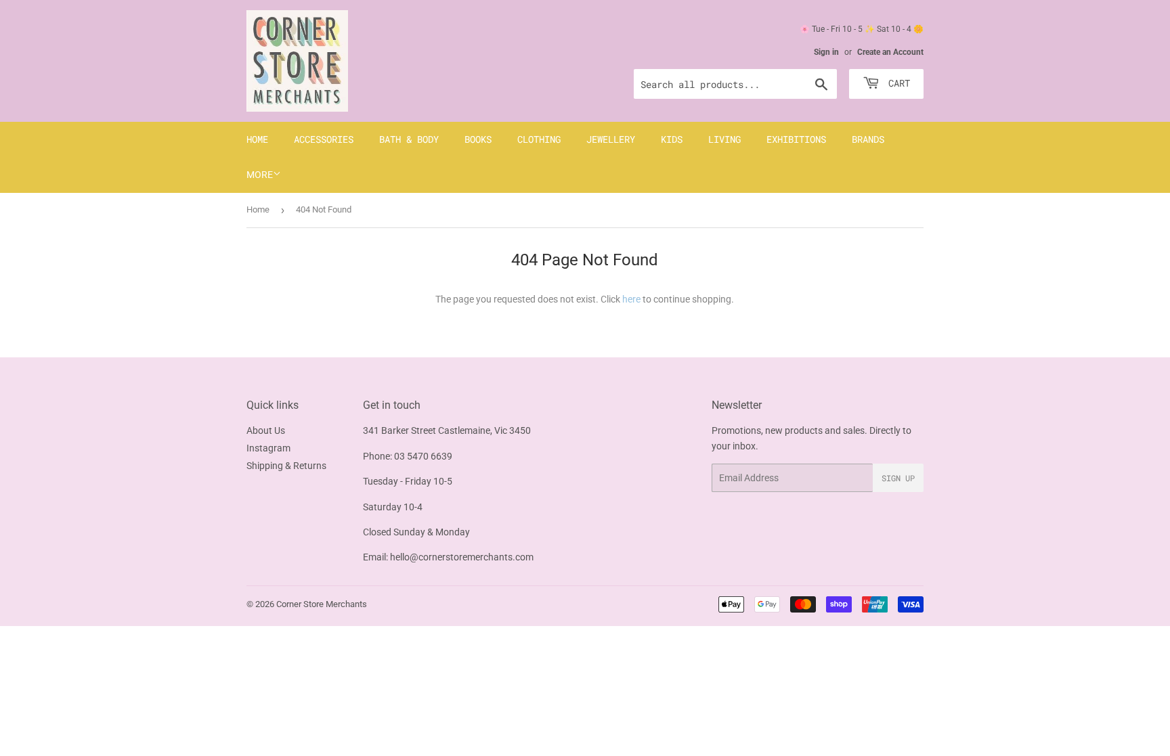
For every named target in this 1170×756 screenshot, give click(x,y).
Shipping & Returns (286, 465)
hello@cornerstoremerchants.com (462, 557)
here (631, 299)
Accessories (323, 139)
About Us (265, 430)
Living (724, 139)
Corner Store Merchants (321, 604)
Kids (671, 139)
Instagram (268, 448)
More (259, 174)
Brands (868, 139)
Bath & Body (409, 139)
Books (478, 139)
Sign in (826, 52)
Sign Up (898, 477)
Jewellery (610, 139)
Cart (896, 82)
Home (257, 139)
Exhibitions (796, 139)
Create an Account (890, 52)
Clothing (539, 139)
